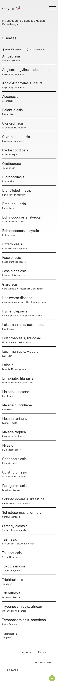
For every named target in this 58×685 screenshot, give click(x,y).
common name (37, 49)
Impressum (26, 652)
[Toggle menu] (52, 8)
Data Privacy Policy (43, 663)
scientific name (13, 49)
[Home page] (11, 7)
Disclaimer (43, 652)
